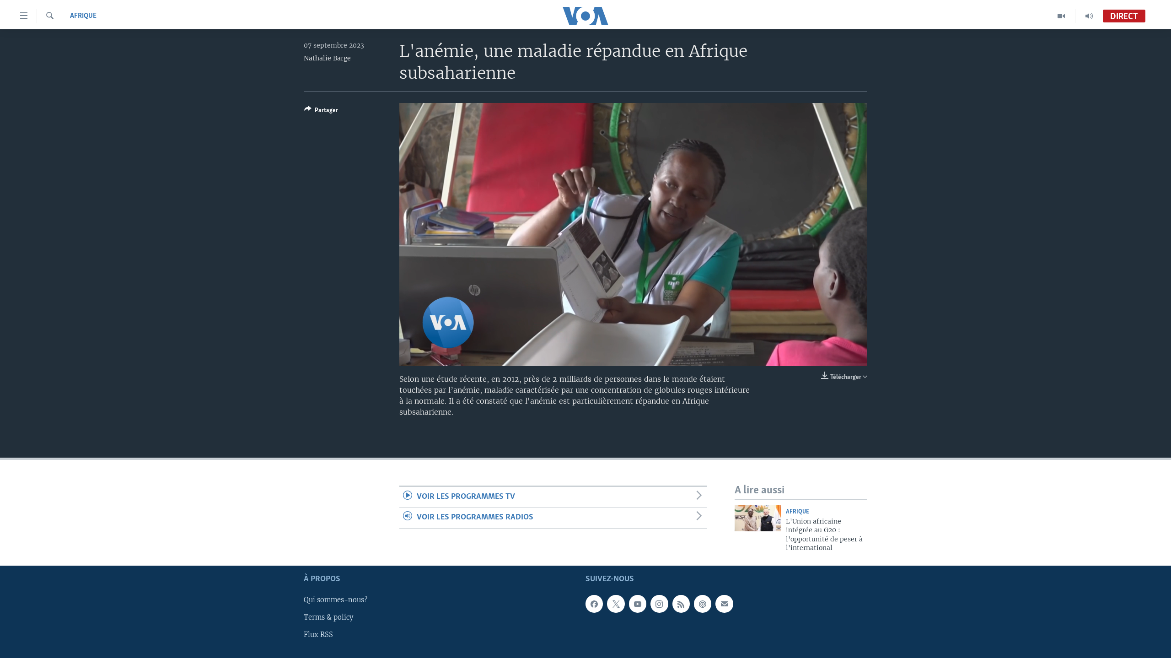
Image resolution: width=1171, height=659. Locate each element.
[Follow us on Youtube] (637, 603)
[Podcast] (702, 603)
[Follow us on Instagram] (659, 603)
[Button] (321, 111)
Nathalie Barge (327, 58)
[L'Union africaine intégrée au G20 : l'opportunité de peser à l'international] (758, 518)
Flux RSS (318, 635)
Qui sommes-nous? (335, 600)
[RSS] (681, 603)
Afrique (83, 16)
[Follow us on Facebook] (594, 603)
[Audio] (1089, 16)
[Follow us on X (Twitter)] (615, 603)
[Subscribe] (724, 603)
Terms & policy (328, 617)
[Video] (1061, 16)
